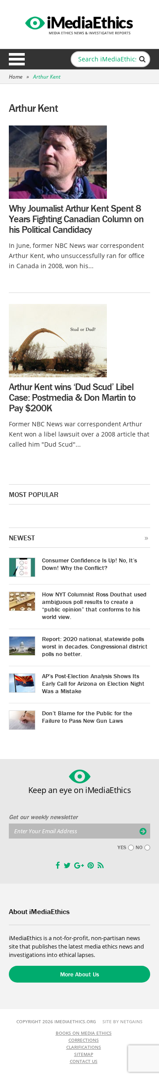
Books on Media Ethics (84, 1033)
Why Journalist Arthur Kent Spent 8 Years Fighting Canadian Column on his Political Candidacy (76, 218)
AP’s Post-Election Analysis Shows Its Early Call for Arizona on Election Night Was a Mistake (93, 683)
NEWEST (22, 537)
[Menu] (17, 59)
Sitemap (83, 1054)
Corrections (83, 1040)
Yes (121, 847)
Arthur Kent (47, 76)
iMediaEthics (79, 23)
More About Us (79, 974)
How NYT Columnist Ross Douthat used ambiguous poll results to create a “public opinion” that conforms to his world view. (94, 605)
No (139, 847)
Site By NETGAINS (122, 1021)
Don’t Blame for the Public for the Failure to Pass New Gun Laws (87, 717)
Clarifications (83, 1047)
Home (16, 76)
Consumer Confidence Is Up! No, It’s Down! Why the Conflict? (89, 564)
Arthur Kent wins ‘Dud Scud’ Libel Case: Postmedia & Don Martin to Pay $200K (72, 397)
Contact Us (84, 1061)
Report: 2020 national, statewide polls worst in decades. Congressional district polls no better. (95, 646)
